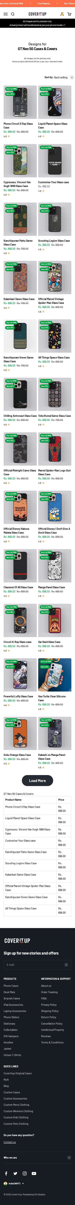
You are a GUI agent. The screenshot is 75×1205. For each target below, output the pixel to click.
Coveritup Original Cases (18, 1073)
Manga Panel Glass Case (51, 587)
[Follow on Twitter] (15, 1173)
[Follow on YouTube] (33, 1173)
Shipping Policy (50, 1011)
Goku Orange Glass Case (17, 754)
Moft (6, 1079)
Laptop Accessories (15, 1011)
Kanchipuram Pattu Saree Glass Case (26, 851)
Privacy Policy (49, 1004)
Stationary (9, 1023)
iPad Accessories (13, 1004)
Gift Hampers (11, 1036)
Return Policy (48, 1017)
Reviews (46, 1036)
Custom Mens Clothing (16, 1104)
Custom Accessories (15, 1098)
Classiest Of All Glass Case (18, 587)
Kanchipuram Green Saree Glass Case (26, 897)
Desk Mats (9, 992)
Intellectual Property (52, 1029)
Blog (6, 1085)
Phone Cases (11, 985)
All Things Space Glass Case (54, 357)
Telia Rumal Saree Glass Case (54, 415)
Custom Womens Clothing (18, 1111)
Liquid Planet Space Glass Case (22, 818)
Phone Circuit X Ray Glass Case (22, 806)
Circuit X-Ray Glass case (17, 641)
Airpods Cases (12, 998)
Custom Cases (12, 1092)
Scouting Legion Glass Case (54, 240)
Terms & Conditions (52, 1042)
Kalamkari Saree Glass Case (19, 299)
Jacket (7, 1048)
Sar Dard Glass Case (49, 641)
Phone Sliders (11, 1017)
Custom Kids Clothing (16, 1117)
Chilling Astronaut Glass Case (20, 415)
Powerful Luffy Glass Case (18, 696)
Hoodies (8, 1042)
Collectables (10, 1029)
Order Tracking (49, 992)
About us (46, 985)
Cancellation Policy (51, 1023)
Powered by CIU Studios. (34, 1194)
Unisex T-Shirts (12, 1055)
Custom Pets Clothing (16, 1123)
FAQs (44, 998)
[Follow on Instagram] (24, 1173)
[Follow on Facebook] (6, 1173)
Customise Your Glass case (53, 182)
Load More (37, 780)
